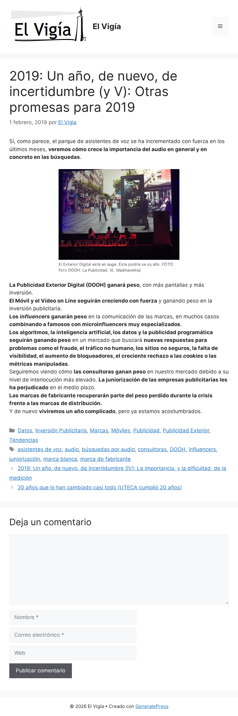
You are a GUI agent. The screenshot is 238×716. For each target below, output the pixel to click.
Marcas (99, 430)
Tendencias (23, 440)
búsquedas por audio (108, 449)
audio (72, 449)
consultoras (152, 449)
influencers (202, 449)
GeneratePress (152, 706)
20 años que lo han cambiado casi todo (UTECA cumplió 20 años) (100, 487)
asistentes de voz (40, 449)
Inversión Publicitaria (61, 430)
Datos (25, 430)
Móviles (120, 430)
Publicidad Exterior (186, 430)
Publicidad (146, 430)
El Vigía (107, 26)
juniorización (24, 459)
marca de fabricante (105, 459)
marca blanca (60, 459)
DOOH (178, 449)
